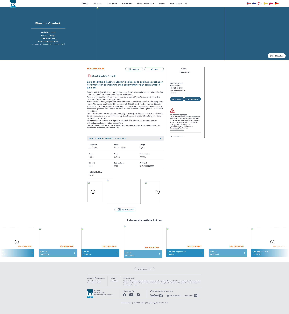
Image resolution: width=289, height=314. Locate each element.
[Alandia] (173, 295)
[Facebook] (124, 294)
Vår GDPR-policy (139, 303)
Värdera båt (192, 99)
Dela (156, 69)
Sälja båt (97, 3)
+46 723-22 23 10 (176, 88)
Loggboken (127, 3)
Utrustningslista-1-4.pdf (103, 75)
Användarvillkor (126, 303)
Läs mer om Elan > (177, 136)
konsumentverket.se (177, 130)
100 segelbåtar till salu (94, 281)
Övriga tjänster (144, 3)
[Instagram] (138, 294)
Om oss (162, 3)
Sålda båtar (112, 3)
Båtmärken (114, 281)
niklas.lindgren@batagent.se (103, 294)
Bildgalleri (279, 55)
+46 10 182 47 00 (99, 292)
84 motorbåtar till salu (94, 283)
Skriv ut (135, 69)
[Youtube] (131, 294)
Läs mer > (173, 92)
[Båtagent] (13, 4)
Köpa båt (84, 3)
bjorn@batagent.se (177, 90)
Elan (54, 38)
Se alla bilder (127, 209)
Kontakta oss (176, 3)
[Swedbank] (190, 295)
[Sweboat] (156, 295)
